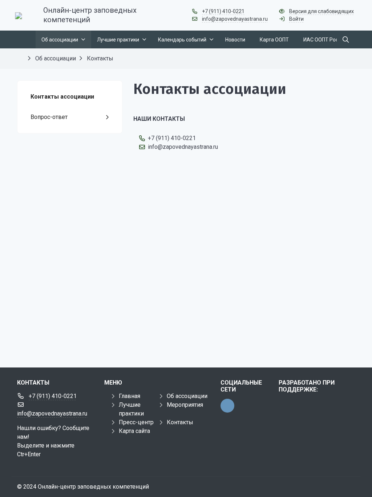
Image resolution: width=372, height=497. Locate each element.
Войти (296, 19)
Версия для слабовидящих (321, 11)
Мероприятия (185, 404)
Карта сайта (134, 431)
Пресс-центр (136, 422)
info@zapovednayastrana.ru (235, 19)
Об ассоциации (187, 396)
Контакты (180, 422)
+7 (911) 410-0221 (223, 11)
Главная (129, 396)
